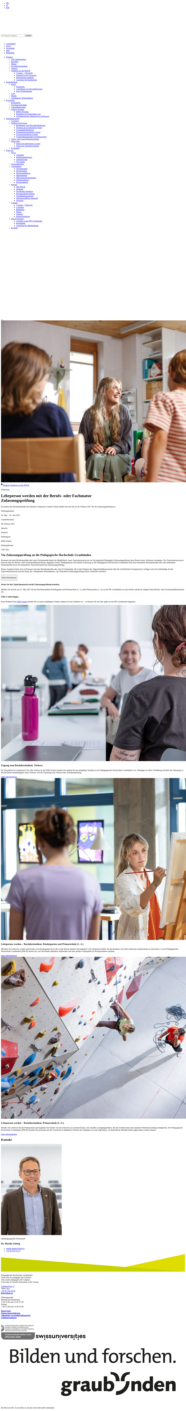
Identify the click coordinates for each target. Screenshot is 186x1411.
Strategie (19, 189)
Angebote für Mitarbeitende (27, 226)
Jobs (8, 50)
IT (7, 5)
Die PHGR (20, 187)
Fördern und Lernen (19, 123)
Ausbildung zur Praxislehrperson (29, 89)
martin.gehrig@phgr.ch (15, 1248)
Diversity (20, 200)
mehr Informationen (9, 777)
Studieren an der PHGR (20, 71)
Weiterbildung (11, 82)
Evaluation (15, 148)
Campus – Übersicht (24, 73)
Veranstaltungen (17, 164)
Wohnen (19, 214)
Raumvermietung (23, 216)
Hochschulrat (21, 171)
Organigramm (21, 169)
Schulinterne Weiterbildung (22, 98)
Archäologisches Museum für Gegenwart (32, 116)
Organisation (16, 166)
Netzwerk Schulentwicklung (27, 146)
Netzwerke (15, 141)
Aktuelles (20, 155)
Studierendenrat (22, 180)
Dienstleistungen (12, 119)
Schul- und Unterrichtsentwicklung (25, 139)
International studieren (25, 78)
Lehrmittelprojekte (18, 107)
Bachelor (14, 62)
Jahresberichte (21, 159)
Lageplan (20, 207)
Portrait (14, 185)
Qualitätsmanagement (24, 196)
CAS (13, 93)
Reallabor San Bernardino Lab (28, 114)
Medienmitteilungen (24, 157)
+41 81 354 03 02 (8, 1291)
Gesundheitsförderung (25, 130)
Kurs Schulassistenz (24, 91)
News (8, 46)
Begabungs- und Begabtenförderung (30, 125)
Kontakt (14, 228)
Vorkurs (14, 68)
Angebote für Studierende (26, 80)
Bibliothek (10, 53)
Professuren (15, 103)
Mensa (19, 212)
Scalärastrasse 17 (8, 1286)
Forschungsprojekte (19, 105)
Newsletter (10, 48)
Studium (9, 57)
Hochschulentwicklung (25, 194)
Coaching (15, 121)
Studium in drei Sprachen (26, 75)
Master (14, 64)
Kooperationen (22, 182)
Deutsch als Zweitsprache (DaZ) (29, 128)
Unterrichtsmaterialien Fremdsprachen (31, 137)
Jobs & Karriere (17, 219)
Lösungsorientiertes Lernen (27, 134)
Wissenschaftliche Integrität (27, 198)
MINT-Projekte (22, 112)
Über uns (9, 150)
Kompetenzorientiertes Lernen (28, 132)
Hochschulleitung (23, 173)
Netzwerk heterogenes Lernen (28, 144)
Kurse (13, 84)
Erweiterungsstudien (19, 66)
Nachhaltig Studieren (24, 191)
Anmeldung (11, 44)
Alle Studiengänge (18, 59)
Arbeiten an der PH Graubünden (29, 221)
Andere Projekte (17, 109)
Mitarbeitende (21, 175)
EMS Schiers (22, 602)
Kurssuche (20, 87)
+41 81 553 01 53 (13, 1251)
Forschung (10, 100)
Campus (14, 203)
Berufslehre (20, 223)
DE (7, 3)
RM (7, 8)
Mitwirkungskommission (26, 178)
